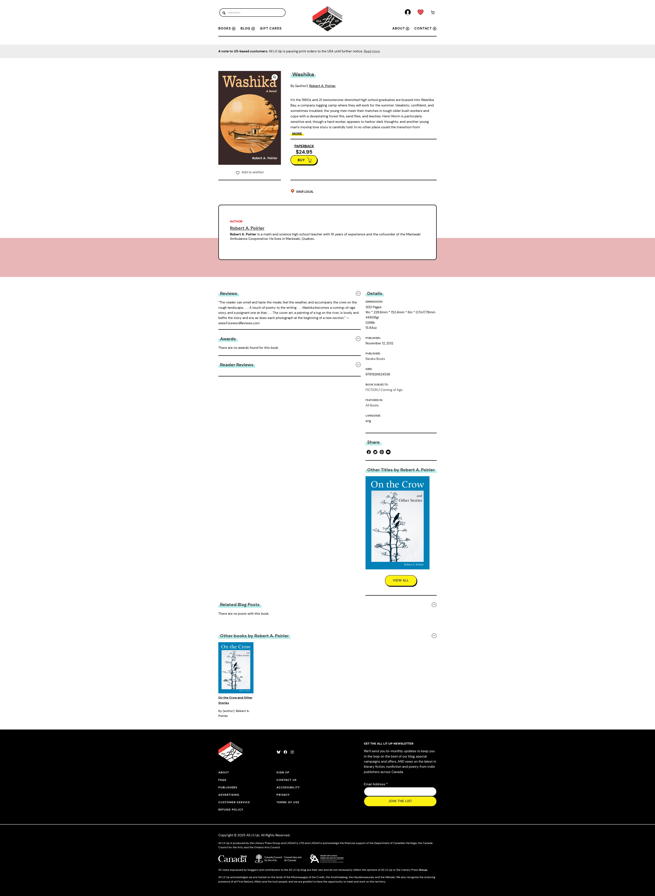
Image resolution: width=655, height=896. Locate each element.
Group (423, 870)
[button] (275, 77)
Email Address (376, 784)
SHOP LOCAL (305, 191)
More (297, 133)
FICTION (372, 390)
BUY (301, 160)
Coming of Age (392, 390)
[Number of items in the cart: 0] (432, 13)
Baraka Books (375, 359)
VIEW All (401, 580)
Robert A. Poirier (322, 86)
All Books (372, 405)
